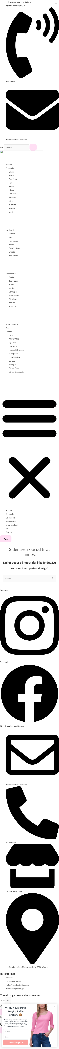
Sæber (11, 284)
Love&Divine (14, 357)
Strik (11, 201)
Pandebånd (14, 295)
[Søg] (33, 147)
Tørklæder (13, 281)
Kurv (6, 539)
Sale (7, 328)
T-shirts (12, 204)
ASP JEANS (14, 339)
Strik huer (13, 299)
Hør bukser (14, 241)
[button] (29, 448)
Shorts (12, 252)
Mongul (12, 364)
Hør (10, 182)
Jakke (11, 186)
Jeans (11, 244)
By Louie (12, 342)
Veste (11, 212)
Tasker (12, 302)
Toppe (12, 208)
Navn (2, 1000)
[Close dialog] (54, 1006)
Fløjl (10, 237)
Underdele (10, 230)
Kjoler (11, 190)
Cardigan (13, 179)
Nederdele (13, 255)
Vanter (12, 288)
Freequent (13, 353)
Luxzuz (12, 361)
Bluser (11, 175)
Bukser (12, 233)
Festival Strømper (16, 350)
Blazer (11, 172)
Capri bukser (14, 248)
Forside (9, 164)
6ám (11, 335)
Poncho (12, 193)
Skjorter (12, 197)
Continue (13, 346)
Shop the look (12, 324)
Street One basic (16, 372)
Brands (9, 331)
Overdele (10, 168)
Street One (14, 368)
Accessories (11, 273)
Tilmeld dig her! (16, 1043)
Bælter (12, 277)
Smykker (12, 306)
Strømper (13, 291)
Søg (1, 147)
